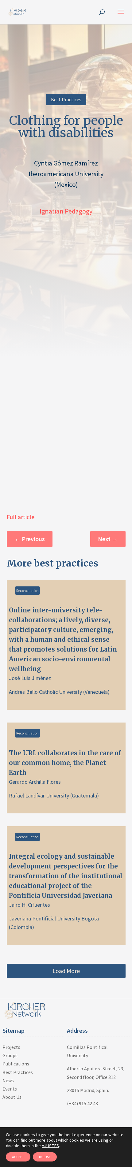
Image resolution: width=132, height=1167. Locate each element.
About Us (11, 1097)
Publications (15, 1064)
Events (9, 1089)
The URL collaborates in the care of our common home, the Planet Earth (66, 768)
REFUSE (45, 1156)
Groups (9, 1055)
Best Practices (66, 99)
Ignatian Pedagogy (66, 211)
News (8, 1080)
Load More (66, 971)
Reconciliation (27, 590)
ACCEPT (18, 1156)
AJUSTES (50, 1145)
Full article (20, 517)
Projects (11, 1047)
